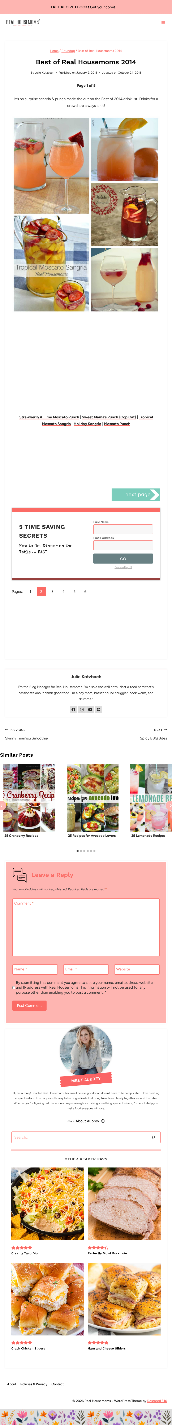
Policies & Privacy (33, 1384)
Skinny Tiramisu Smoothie (26, 734)
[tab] (78, 851)
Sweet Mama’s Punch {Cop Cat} (109, 417)
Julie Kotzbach (44, 72)
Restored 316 (157, 1401)
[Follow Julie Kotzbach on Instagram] (82, 709)
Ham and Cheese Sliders (107, 1348)
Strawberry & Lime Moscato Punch (49, 417)
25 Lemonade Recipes (148, 836)
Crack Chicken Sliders (28, 1348)
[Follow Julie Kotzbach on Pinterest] (98, 709)
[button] (13, 1247)
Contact (57, 1384)
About (11, 1384)
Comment (24, 903)
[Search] (153, 1137)
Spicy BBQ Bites (153, 734)
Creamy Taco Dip (24, 1253)
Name (20, 969)
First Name (101, 522)
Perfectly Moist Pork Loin (107, 1253)
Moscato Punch (117, 424)
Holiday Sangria (87, 424)
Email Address (103, 538)
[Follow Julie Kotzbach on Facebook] (73, 709)
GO (123, 558)
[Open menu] (163, 22)
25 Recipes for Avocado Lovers (92, 836)
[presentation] (29, 798)
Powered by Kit (123, 567)
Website (123, 969)
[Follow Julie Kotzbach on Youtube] (90, 709)
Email (71, 969)
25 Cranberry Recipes (21, 836)
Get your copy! (83, 7)
